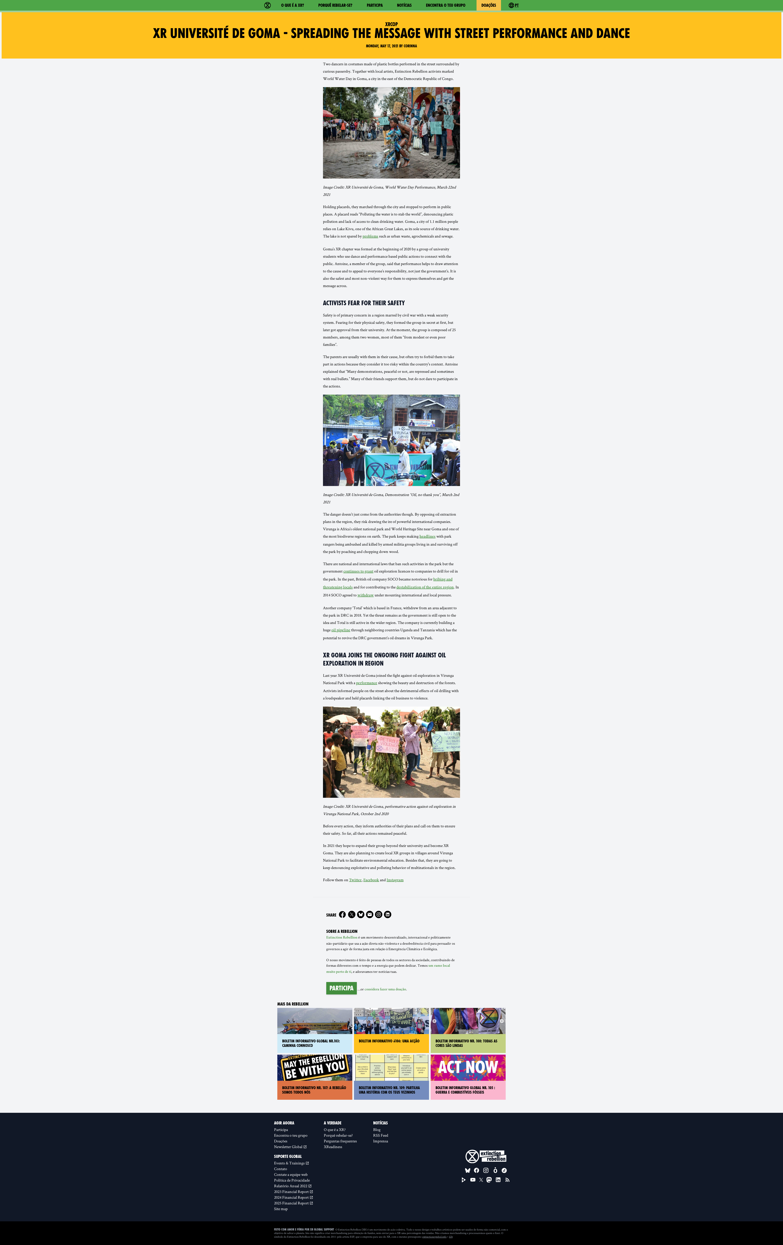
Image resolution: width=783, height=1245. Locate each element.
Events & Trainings (289, 1163)
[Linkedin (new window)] (387, 914)
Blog (376, 1129)
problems (370, 237)
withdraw (365, 596)
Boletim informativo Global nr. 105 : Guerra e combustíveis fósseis (465, 1090)
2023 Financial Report (292, 1191)
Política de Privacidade (292, 1180)
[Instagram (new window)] (378, 914)
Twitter (355, 880)
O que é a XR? (292, 5)
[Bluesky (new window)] (360, 914)
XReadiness (333, 1146)
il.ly (451, 1236)
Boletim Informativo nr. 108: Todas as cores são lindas (466, 1043)
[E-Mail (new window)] (369, 914)
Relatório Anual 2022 (291, 1185)
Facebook (371, 880)
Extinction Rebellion (341, 938)
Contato (280, 1168)
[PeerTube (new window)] (464, 1180)
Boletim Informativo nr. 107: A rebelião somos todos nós (314, 1090)
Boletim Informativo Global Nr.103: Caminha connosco (311, 1043)
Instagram (395, 880)
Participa (375, 5)
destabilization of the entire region (425, 588)
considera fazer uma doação (385, 989)
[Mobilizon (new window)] (495, 1170)
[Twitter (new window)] (351, 914)
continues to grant (358, 572)
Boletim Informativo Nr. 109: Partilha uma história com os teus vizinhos (389, 1090)
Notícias (404, 5)
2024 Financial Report (292, 1197)
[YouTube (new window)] (473, 1179)
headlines (427, 537)
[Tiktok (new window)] (504, 1170)
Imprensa (380, 1141)
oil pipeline (340, 630)
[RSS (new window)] (507, 1179)
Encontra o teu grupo (445, 5)
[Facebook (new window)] (342, 914)
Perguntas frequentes (340, 1141)
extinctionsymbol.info (434, 1236)
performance (366, 683)
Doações (488, 5)
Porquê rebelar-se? (335, 5)
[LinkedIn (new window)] (498, 1179)
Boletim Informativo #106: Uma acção (389, 1041)
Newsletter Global (288, 1146)
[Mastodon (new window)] (489, 1179)
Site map (281, 1208)
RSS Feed (380, 1135)
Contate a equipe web (291, 1174)
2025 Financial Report (292, 1203)
